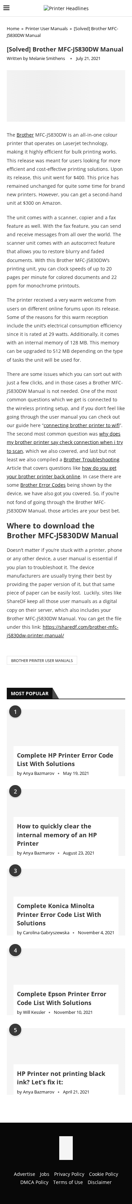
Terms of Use (68, 1137)
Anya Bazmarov (38, 728)
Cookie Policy (103, 1129)
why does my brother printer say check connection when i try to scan (65, 397)
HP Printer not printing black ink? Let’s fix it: (61, 1033)
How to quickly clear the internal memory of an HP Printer (57, 789)
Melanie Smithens (47, 58)
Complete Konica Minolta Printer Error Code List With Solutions (59, 869)
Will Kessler (34, 967)
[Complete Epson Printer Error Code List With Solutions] (66, 936)
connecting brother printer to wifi (81, 380)
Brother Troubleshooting (91, 414)
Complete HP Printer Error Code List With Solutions (65, 714)
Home (13, 28)
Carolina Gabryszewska (46, 887)
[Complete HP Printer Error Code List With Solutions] (66, 698)
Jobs (44, 1129)
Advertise (24, 1129)
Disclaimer (100, 1137)
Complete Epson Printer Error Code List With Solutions (61, 953)
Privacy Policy (69, 1129)
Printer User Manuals (46, 28)
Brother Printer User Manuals (42, 615)
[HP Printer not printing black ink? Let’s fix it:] (66, 1016)
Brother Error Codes (43, 440)
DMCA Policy (34, 1137)
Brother (25, 89)
